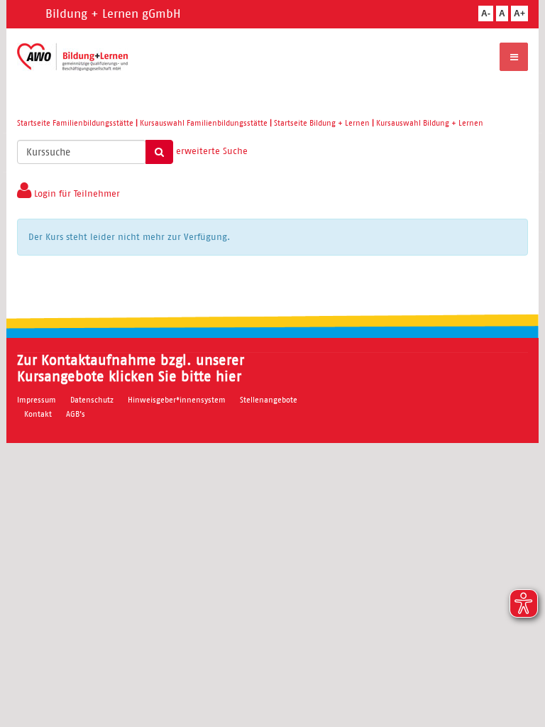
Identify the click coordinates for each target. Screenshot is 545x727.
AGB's (75, 414)
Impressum (36, 399)
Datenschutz (92, 399)
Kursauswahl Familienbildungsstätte (204, 123)
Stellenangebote (268, 399)
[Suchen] (159, 152)
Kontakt (38, 414)
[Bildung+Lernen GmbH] (72, 57)
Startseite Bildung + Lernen (322, 123)
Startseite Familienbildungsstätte (75, 123)
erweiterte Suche (212, 151)
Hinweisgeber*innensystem (177, 399)
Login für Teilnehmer (75, 193)
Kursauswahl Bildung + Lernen (429, 123)
